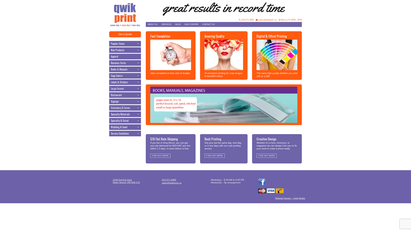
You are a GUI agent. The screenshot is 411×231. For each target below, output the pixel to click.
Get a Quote (125, 34)
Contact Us (208, 24)
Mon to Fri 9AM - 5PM (291, 20)
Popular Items (118, 44)
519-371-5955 (247, 20)
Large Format (117, 88)
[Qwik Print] (127, 8)
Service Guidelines (120, 133)
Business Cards (118, 63)
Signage (115, 101)
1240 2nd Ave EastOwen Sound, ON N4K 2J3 (126, 181)
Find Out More (160, 156)
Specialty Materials (120, 114)
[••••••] (223, 105)
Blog (178, 24)
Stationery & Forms (120, 108)
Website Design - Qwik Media (290, 198)
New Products (117, 50)
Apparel (114, 56)
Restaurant (116, 95)
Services (166, 24)
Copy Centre (116, 76)
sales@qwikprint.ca (267, 20)
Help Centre (191, 24)
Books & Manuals (119, 69)
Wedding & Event (119, 127)
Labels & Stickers (119, 82)
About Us (152, 24)
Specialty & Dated (120, 121)
